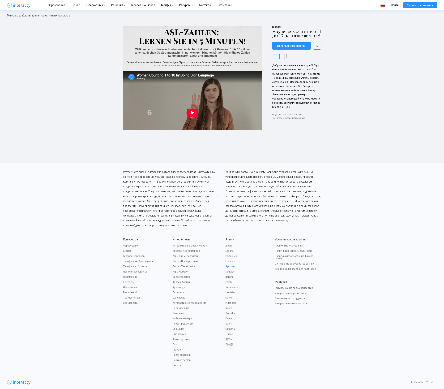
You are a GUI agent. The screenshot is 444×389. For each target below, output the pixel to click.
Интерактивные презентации (291, 303)
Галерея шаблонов (143, 5)
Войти (395, 5)
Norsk (228, 308)
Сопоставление (181, 276)
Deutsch (229, 271)
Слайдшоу (178, 328)
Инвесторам (130, 287)
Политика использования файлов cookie (294, 257)
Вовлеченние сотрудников (290, 298)
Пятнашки (178, 292)
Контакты (204, 5)
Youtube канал (131, 297)
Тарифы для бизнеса (135, 266)
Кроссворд (179, 287)
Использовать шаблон (291, 45)
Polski (228, 282)
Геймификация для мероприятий (294, 288)
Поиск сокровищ (182, 354)
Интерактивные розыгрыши (290, 293)
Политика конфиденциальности (293, 250)
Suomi (229, 323)
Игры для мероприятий (186, 256)
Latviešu (230, 292)
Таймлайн (178, 313)
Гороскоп (178, 349)
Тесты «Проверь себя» (185, 261)
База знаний (130, 292)
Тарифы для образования (138, 261)
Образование (56, 5)
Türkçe (229, 334)
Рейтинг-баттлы (182, 360)
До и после (179, 297)
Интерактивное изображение (189, 302)
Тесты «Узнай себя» (184, 266)
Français (230, 261)
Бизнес (75, 5)
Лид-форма (179, 334)
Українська (231, 287)
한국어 (229, 339)
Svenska (230, 313)
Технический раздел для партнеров (295, 268)
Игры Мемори (180, 271)
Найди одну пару (182, 318)
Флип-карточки (181, 339)
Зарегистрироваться (420, 5)
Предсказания (181, 308)
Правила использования (289, 245)
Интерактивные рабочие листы (190, 245)
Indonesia (230, 302)
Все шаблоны (130, 302)
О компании (224, 5)
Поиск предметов (183, 323)
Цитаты (177, 365)
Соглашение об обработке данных (294, 263)
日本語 (229, 344)
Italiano (229, 276)
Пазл (175, 344)
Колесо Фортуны (182, 282)
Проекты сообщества (135, 271)
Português (231, 256)
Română (230, 328)
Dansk (228, 318)
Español (229, 250)
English (229, 245)
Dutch (228, 297)
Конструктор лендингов (186, 250)
